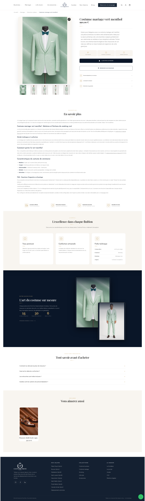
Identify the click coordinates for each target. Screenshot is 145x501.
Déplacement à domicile (58, 490)
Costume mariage (84, 469)
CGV (108, 475)
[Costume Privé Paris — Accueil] (65, 5)
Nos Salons (84, 5)
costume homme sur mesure (113, 153)
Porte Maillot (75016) (56, 484)
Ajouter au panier (107, 60)
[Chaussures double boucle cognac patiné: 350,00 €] (29, 424)
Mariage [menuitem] (28, 5)
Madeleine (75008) (56, 472)
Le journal (109, 469)
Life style (81, 475)
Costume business (84, 466)
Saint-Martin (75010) (56, 481)
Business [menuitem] (17, 5)
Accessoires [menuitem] (51, 5)
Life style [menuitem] (39, 5)
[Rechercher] (121, 5)
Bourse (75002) (55, 469)
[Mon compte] (125, 5)
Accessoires (82, 478)
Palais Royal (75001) (56, 466)
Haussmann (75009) (56, 478)
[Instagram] (15, 482)
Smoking (81, 472)
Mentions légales (111, 478)
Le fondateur (110, 466)
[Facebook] (20, 482)
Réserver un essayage (107, 5)
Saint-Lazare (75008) (56, 475)
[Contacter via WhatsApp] (140, 496)
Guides (73, 5)
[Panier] (129, 5)
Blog (93, 5)
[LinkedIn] (25, 482)
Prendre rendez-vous (26, 320)
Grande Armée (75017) (57, 487)
